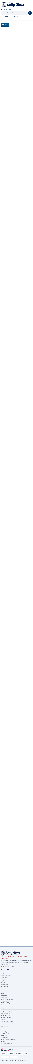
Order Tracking (5, 982)
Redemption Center (6, 1017)
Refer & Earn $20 (5, 1015)
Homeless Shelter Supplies (8, 1023)
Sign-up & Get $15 (5, 1013)
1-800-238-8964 (9, 966)
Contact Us (4, 997)
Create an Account (6, 975)
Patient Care (4, 1035)
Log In (6, 16)
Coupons (3, 1019)
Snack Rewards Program (7, 1011)
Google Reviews (8, 1004)
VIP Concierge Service (7, 999)
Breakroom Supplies (6, 1043)
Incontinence (4, 1037)
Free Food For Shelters (7, 1021)
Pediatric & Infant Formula (8, 1039)
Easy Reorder (4, 981)
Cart (27, 16)
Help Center (4, 995)
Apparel (3, 1041)
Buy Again (3, 979)
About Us (3, 993)
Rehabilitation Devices (7, 1033)
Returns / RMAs (4, 984)
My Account (16, 16)
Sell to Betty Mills (5, 1001)
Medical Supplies (5, 1032)
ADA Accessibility (5, 1003)
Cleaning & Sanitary (6, 1030)
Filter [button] (6, 25)
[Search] (30, 13)
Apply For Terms (5, 986)
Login (2, 973)
